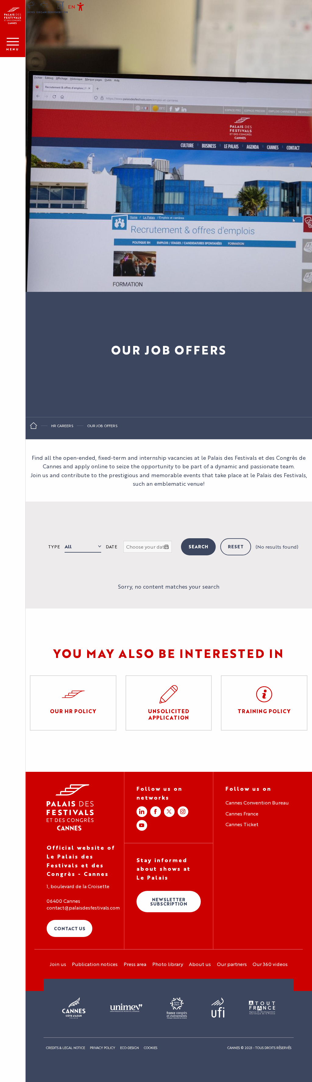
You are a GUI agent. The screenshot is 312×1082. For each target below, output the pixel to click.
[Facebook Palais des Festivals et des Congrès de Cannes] (155, 811)
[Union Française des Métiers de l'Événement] (126, 1008)
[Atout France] (262, 1008)
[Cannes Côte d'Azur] (74, 1008)
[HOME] (33, 427)
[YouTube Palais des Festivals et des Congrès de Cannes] (141, 825)
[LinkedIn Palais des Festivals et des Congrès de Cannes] (141, 811)
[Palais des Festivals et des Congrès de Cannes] (70, 807)
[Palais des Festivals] (12, 16)
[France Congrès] (177, 1008)
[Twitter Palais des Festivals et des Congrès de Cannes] (169, 811)
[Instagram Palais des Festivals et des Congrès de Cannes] (183, 811)
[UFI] (218, 1008)
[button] (71, 6)
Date (111, 546)
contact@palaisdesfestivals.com (83, 908)
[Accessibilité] (80, 7)
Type (54, 546)
